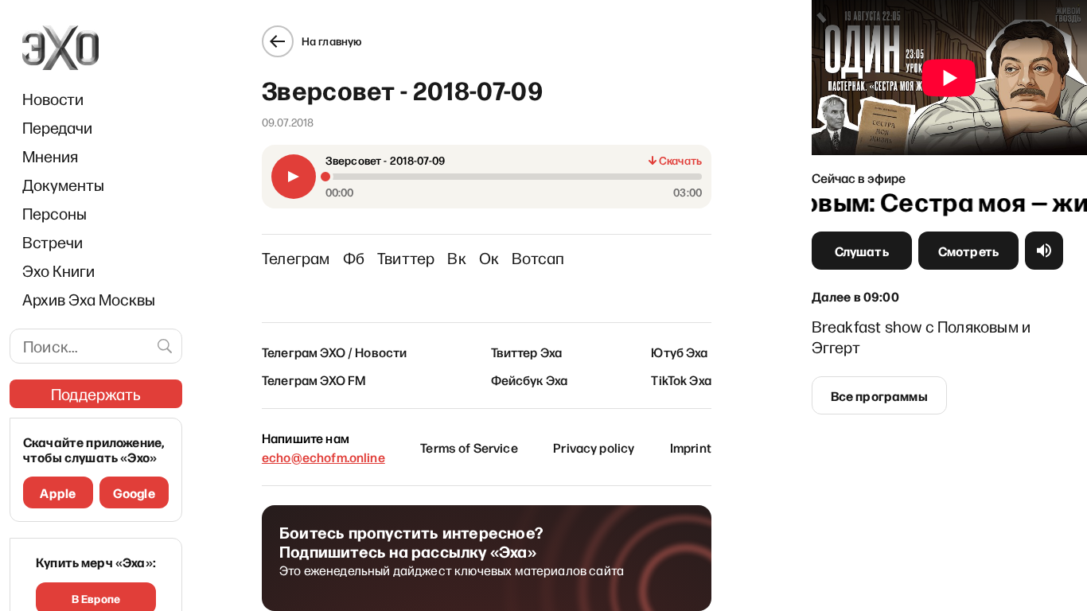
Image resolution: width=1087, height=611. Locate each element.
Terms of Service (469, 447)
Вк (456, 257)
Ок (489, 257)
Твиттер (405, 257)
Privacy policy (593, 447)
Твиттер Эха (527, 351)
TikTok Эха (681, 379)
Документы (63, 184)
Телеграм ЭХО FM (314, 379)
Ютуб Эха (679, 351)
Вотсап (538, 257)
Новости (53, 98)
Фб (353, 257)
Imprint (690, 447)
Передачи (57, 127)
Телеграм (296, 257)
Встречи (52, 242)
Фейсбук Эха (529, 379)
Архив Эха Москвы (88, 299)
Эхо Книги (58, 270)
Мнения (50, 156)
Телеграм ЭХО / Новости (334, 351)
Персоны (54, 213)
